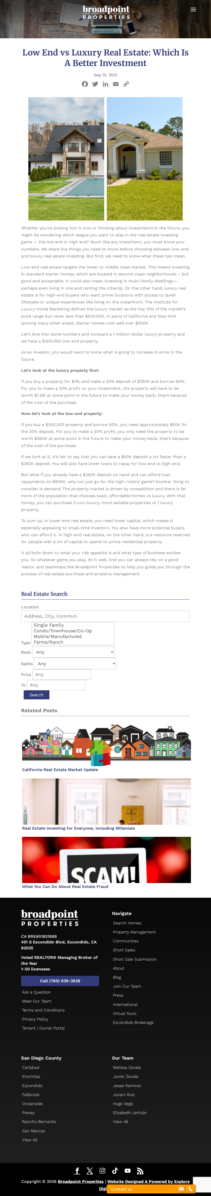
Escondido (32, 1085)
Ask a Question (36, 992)
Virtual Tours (124, 1013)
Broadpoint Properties (81, 1181)
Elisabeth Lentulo (129, 1112)
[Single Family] (72, 625)
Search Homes (127, 923)
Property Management (134, 932)
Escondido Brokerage (133, 1022)
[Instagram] (102, 1171)
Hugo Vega (123, 1103)
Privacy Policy (35, 1019)
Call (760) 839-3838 (60, 980)
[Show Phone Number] (190, 1189)
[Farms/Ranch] (72, 642)
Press (118, 995)
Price (26, 674)
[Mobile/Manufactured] (72, 636)
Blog (117, 977)
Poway (28, 1112)
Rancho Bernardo (39, 1121)
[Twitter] (90, 1171)
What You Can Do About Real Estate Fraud (65, 886)
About (118, 968)
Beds (26, 652)
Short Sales (124, 950)
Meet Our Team (36, 1001)
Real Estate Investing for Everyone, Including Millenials (78, 828)
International (125, 1004)
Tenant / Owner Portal (43, 1028)
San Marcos (33, 1130)
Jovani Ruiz (124, 1094)
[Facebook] (85, 84)
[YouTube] (128, 1171)
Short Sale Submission (135, 959)
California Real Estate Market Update (60, 769)
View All (29, 1139)
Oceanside (32, 1103)
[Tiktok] (115, 1171)
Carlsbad (30, 1067)
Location (30, 607)
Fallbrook (30, 1094)
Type (25, 642)
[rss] (140, 1171)
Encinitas (31, 1076)
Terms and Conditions (43, 1010)
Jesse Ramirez (127, 1085)
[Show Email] (181, 1189)
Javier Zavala (125, 1076)
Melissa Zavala (127, 1067)
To (23, 685)
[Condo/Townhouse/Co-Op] (72, 631)
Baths (27, 663)
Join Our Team (127, 986)
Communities (126, 941)
